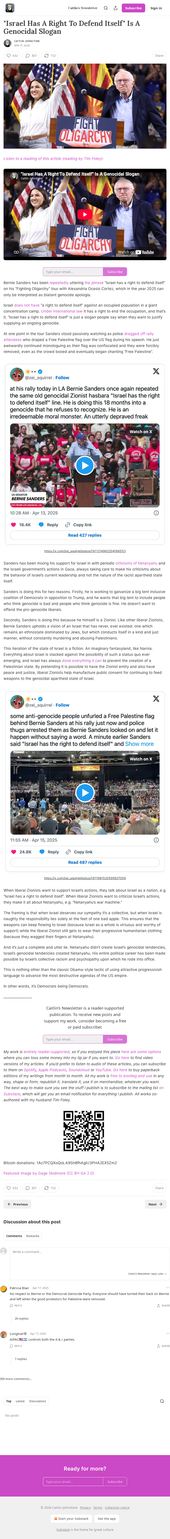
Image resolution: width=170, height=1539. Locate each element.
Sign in (156, 8)
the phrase (94, 283)
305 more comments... (16, 1379)
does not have (27, 305)
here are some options (141, 1052)
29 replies (21, 1319)
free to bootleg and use (131, 1076)
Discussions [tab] (37, 1401)
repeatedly (59, 283)
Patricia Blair (19, 1288)
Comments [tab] (14, 1236)
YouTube (103, 1070)
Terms (97, 1507)
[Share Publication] (115, 8)
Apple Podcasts (52, 1070)
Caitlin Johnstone (27, 41)
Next (153, 1204)
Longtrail (16, 1333)
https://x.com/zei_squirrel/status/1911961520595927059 (85, 878)
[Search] (105, 8)
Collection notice (117, 1507)
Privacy (85, 1507)
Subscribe (133, 8)
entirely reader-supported (47, 1052)
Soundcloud (79, 1070)
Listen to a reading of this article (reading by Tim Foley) (53, 158)
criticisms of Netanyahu (136, 563)
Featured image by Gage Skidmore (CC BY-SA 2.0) (49, 1173)
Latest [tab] (20, 1401)
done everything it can (82, 660)
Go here (122, 1058)
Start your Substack (73, 1518)
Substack (63, 1530)
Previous (20, 1204)
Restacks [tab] (32, 1236)
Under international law (62, 311)
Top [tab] (8, 1401)
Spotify (30, 1070)
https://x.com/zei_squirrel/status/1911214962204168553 (85, 551)
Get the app (107, 1518)
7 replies (21, 1359)
